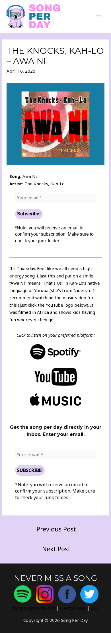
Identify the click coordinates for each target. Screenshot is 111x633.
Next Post (56, 549)
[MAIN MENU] (99, 16)
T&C (94, 608)
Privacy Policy (73, 608)
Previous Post (56, 529)
